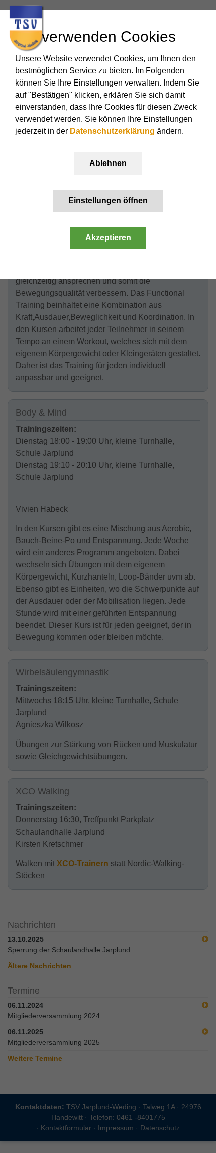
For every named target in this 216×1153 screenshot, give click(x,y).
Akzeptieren (108, 237)
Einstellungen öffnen (108, 200)
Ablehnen (108, 163)
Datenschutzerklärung (112, 131)
